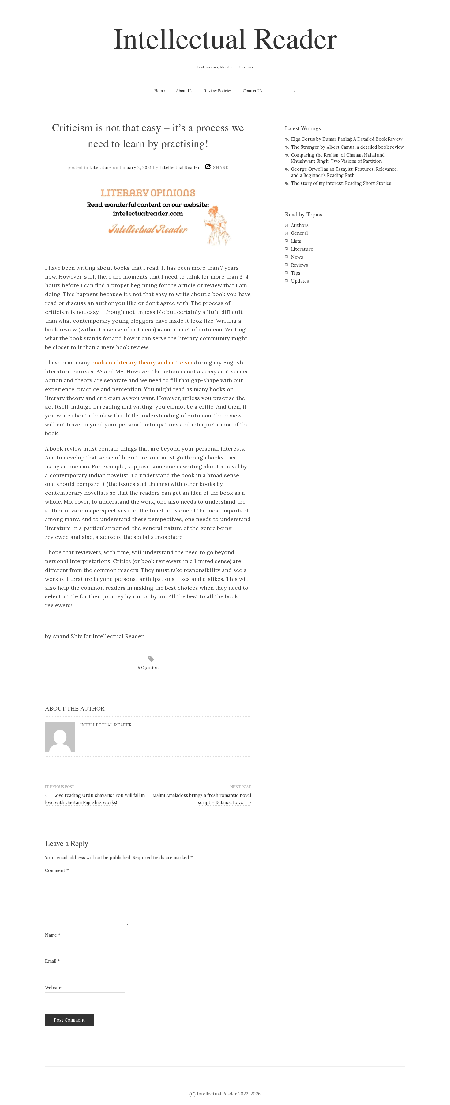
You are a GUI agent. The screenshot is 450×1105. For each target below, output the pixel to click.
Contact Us (252, 90)
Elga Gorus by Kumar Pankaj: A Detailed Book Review (347, 139)
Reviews (299, 265)
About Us (184, 90)
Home (159, 90)
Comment (57, 870)
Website (53, 987)
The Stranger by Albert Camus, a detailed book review (347, 147)
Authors (300, 225)
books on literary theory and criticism (142, 362)
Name (52, 935)
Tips (295, 273)
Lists (296, 241)
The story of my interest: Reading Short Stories (341, 183)
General (299, 233)
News (297, 257)
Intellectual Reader (225, 37)
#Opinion (148, 667)
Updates (300, 281)
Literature (100, 167)
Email (52, 961)
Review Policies (218, 90)
